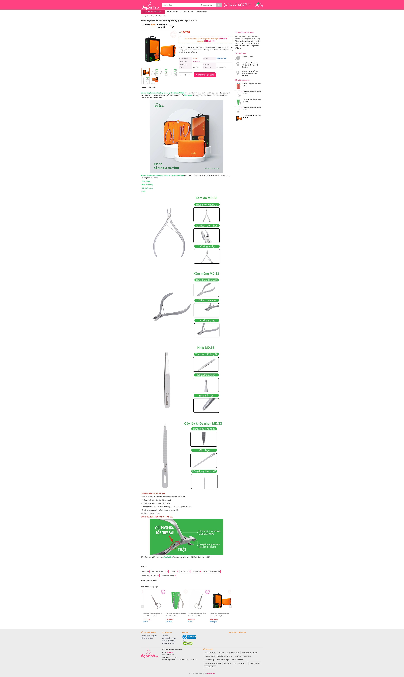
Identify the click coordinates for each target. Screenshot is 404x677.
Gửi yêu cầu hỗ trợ (147, 638)
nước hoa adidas (210, 652)
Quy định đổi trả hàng (169, 638)
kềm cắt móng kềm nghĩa (160, 571)
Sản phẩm (146, 16)
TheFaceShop (209, 660)
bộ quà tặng (196, 571)
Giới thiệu (165, 636)
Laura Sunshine (201, 12)
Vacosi (144, 622)
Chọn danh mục (207, 5)
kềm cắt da (145, 571)
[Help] (219, 5)
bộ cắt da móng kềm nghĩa (211, 571)
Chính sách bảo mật (168, 641)
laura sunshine (210, 656)
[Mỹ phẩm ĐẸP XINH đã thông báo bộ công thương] (204, 637)
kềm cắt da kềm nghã (168, 575)
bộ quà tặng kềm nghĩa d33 (150, 575)
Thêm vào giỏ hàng (205, 75)
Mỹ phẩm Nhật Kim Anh (249, 652)
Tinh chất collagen (223, 660)
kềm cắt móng (185, 571)
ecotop (221, 652)
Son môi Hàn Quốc (187, 12)
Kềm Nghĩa (196, 61)
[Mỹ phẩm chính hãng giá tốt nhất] (150, 653)
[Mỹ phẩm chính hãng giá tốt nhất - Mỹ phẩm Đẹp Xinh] (150, 5)
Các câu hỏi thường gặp (149, 636)
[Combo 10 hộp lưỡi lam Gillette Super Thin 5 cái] (238, 86)
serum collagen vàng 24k (213, 663)
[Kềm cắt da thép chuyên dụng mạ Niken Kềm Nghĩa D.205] (175, 600)
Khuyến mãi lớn (172, 12)
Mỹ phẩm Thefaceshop (243, 656)
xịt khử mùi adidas (233, 652)
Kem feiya (227, 663)
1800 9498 (223, 39)
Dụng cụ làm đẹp (156, 16)
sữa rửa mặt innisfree (224, 656)
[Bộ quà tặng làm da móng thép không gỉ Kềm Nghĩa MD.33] (220, 600)
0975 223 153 (209, 41)
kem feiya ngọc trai (240, 663)
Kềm (164, 16)
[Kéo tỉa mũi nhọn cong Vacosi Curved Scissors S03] (153, 600)
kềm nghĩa (174, 571)
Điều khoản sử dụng (168, 643)
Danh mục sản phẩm (153, 12)
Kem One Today (255, 663)
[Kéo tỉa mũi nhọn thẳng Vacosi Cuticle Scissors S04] (198, 600)
